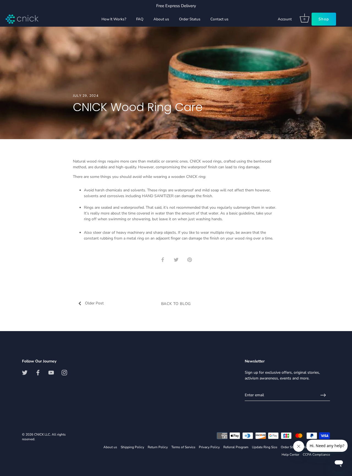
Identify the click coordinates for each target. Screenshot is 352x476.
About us (161, 19)
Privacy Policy (209, 447)
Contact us (219, 19)
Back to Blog (176, 303)
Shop (322, 19)
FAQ (139, 19)
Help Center (290, 454)
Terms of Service (183, 447)
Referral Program (235, 447)
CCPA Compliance (316, 454)
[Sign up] (323, 395)
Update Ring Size (264, 447)
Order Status (189, 19)
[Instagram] (64, 372)
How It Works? (113, 19)
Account (296, 19)
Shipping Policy (132, 447)
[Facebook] (38, 372)
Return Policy (158, 447)
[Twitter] (25, 372)
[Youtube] (51, 372)
